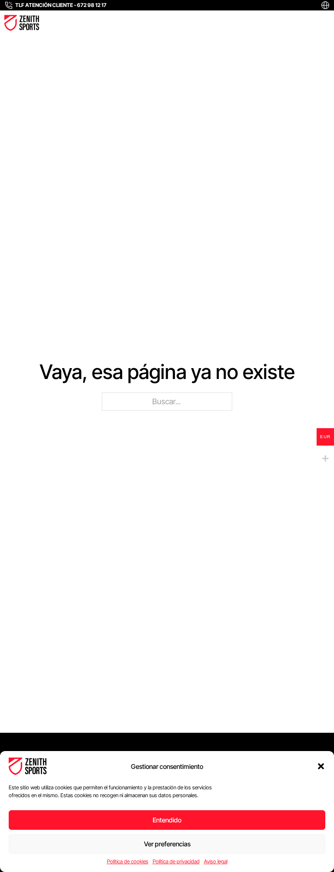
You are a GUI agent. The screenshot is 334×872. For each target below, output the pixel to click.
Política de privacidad (176, 861)
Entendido (167, 820)
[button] (321, 766)
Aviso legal (215, 861)
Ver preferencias (167, 844)
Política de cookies (127, 861)
